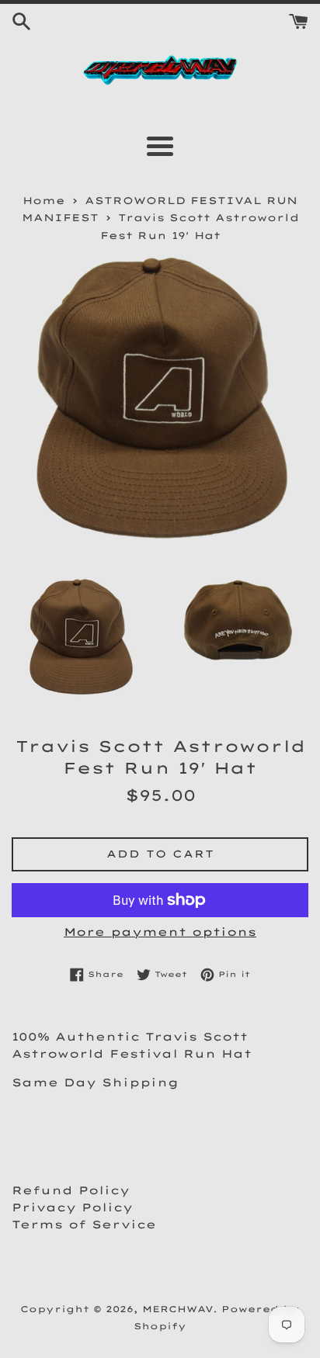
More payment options (160, 932)
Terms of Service (84, 1225)
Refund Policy (71, 1190)
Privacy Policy (72, 1207)
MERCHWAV (177, 1309)
